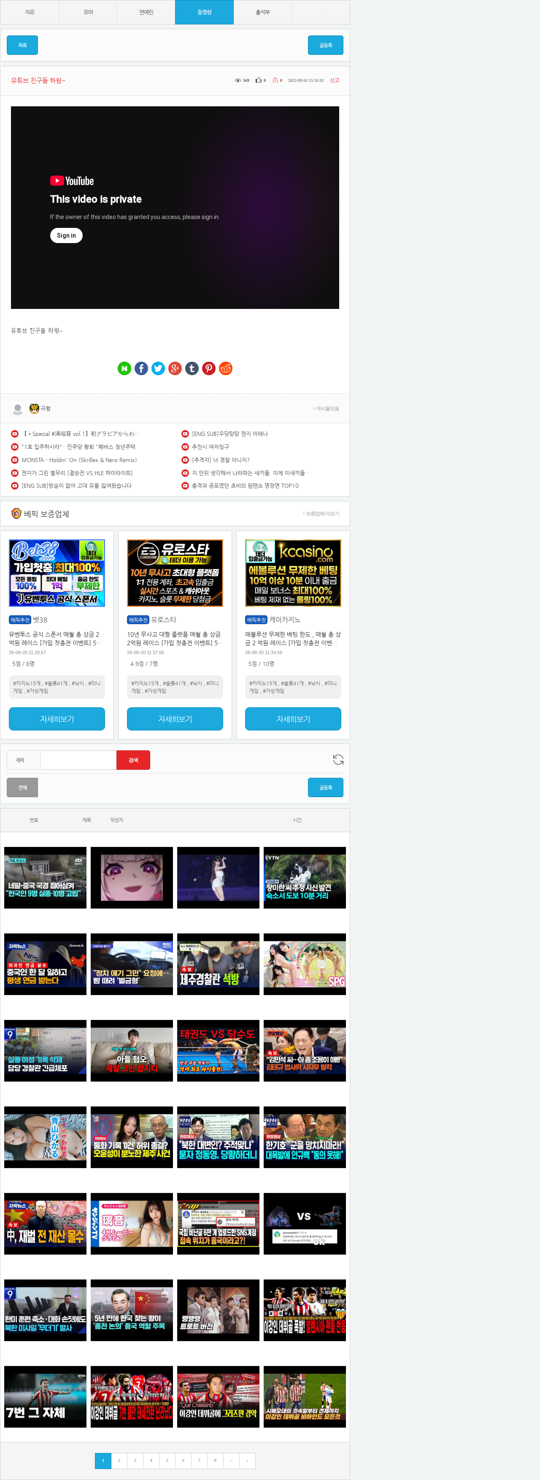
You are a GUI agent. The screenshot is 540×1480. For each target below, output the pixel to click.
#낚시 (78, 683)
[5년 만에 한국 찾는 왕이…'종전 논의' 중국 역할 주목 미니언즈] (132, 1310)
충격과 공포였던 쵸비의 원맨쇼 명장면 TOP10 (245, 485)
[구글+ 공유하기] (175, 369)
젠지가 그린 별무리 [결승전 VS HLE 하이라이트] (77, 473)
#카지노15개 (26, 683)
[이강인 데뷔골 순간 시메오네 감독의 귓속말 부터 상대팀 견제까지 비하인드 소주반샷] (305, 1397)
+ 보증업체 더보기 (320, 514)
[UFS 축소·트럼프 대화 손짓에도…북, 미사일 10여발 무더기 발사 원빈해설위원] (45, 1310)
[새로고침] (338, 760)
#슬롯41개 (56, 683)
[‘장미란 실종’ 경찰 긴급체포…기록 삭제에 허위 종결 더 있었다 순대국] (45, 1050)
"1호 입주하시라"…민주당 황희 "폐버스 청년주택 (78, 447)
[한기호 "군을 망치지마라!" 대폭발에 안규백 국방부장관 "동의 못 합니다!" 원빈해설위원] (305, 1137)
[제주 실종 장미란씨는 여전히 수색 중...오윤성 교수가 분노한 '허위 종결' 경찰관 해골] (132, 1137)
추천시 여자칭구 (210, 447)
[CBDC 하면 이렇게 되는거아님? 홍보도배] (45, 1223)
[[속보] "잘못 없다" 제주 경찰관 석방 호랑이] (218, 964)
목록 (22, 45)
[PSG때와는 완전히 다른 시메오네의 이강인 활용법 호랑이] (45, 1397)
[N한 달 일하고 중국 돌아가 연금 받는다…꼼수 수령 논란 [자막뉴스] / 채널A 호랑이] (45, 964)
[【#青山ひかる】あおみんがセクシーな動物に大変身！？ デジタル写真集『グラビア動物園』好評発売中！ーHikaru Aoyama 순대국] (45, 1137)
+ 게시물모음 (326, 408)
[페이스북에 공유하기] (141, 369)
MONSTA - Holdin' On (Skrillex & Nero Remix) (79, 460)
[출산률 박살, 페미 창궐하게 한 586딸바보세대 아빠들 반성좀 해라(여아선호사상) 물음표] (132, 1050)
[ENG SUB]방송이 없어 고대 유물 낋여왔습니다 (77, 485)
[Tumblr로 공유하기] (192, 369)
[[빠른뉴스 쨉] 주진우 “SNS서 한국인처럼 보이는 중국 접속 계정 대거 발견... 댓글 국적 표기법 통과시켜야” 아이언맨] (218, 1223)
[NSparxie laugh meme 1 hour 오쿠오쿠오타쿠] (132, 877)
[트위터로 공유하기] (158, 369)
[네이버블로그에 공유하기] (124, 369)
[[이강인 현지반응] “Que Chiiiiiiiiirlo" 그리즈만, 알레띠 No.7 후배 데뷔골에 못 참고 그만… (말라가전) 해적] (218, 1397)
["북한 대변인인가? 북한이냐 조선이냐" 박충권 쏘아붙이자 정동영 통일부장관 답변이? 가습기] (218, 1137)
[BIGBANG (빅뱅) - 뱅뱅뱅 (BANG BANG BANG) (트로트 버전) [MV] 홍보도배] (218, 1310)
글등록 (325, 45)
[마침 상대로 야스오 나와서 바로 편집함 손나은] (305, 1223)
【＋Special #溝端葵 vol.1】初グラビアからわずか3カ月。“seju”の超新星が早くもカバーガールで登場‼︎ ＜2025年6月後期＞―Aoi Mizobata (81, 433)
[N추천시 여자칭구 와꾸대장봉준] (218, 877)
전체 (22, 787)
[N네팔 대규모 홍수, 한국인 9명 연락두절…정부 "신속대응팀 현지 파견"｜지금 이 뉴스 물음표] (45, 877)
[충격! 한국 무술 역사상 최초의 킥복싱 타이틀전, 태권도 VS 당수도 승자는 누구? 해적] (218, 1050)
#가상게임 (37, 691)
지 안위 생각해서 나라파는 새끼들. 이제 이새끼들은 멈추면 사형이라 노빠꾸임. (251, 473)
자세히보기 (57, 718)
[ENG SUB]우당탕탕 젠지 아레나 (230, 433)
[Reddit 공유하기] (225, 369)
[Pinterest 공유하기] (208, 369)
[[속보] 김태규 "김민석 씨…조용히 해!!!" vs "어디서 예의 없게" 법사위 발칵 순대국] (305, 1050)
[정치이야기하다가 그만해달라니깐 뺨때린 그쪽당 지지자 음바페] (132, 964)
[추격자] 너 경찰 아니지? (221, 460)
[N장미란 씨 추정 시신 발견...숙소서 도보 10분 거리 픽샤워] (305, 877)
